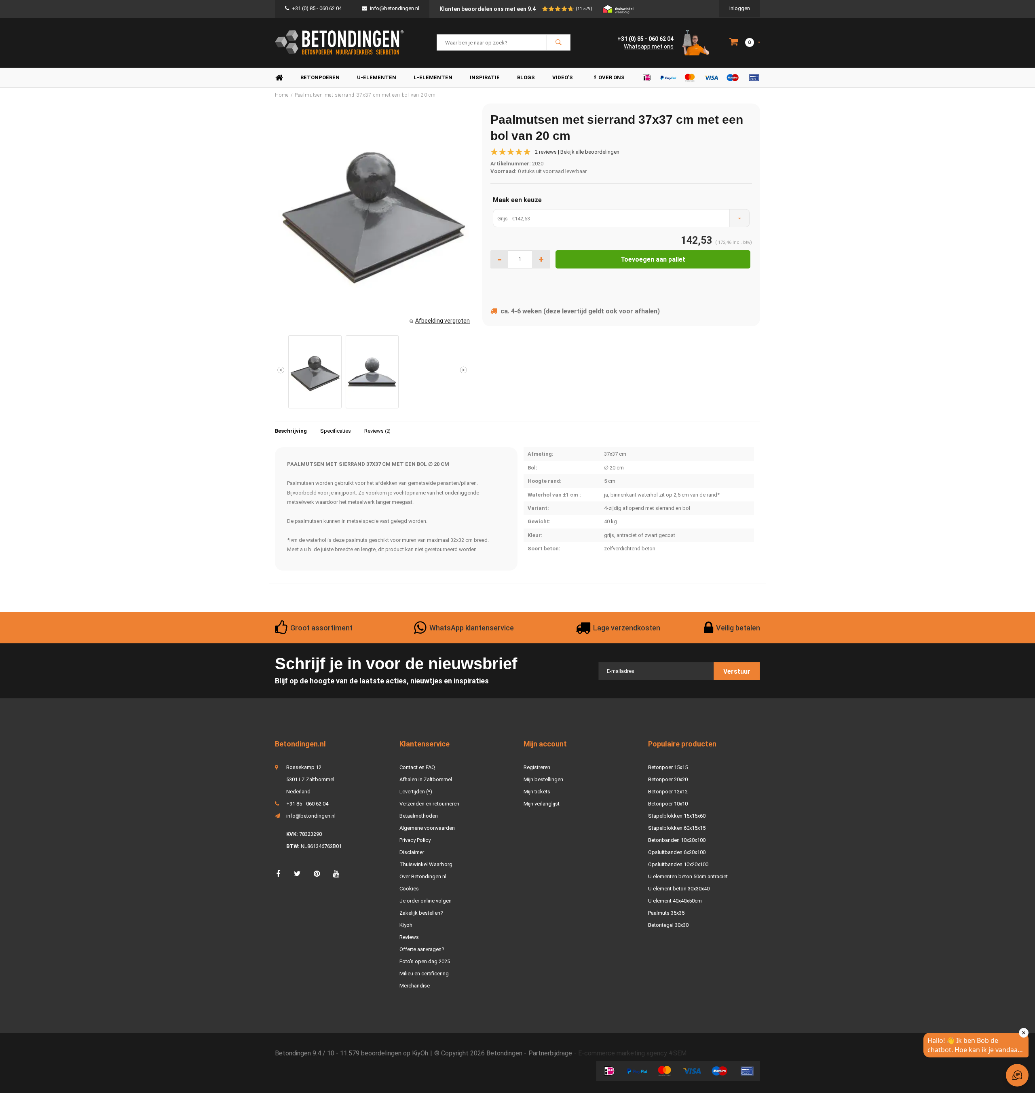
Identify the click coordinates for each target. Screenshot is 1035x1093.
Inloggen (739, 8)
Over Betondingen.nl (422, 876)
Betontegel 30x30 (668, 925)
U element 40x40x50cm (675, 901)
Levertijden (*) (415, 792)
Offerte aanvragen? (421, 949)
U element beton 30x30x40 (679, 889)
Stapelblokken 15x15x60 (676, 816)
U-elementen (376, 77)
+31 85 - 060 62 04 (307, 804)
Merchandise (414, 986)
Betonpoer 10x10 (668, 804)
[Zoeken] (558, 42)
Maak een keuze (517, 200)
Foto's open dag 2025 (424, 961)
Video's (562, 77)
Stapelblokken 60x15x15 (676, 828)
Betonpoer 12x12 (668, 792)
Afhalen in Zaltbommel (425, 779)
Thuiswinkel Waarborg (425, 864)
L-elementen (433, 77)
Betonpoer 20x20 (668, 779)
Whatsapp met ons (649, 46)
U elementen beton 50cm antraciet (688, 876)
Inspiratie (485, 77)
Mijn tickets (537, 792)
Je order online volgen (425, 901)
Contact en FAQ (417, 767)
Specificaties (335, 431)
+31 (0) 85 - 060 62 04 (317, 8)
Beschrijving (291, 431)
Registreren (537, 767)
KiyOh (420, 1053)
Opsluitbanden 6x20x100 (676, 852)
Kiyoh (405, 925)
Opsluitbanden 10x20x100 (678, 864)
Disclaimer (411, 852)
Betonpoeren (320, 77)
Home (279, 78)
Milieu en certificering (424, 973)
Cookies (409, 889)
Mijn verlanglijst (542, 804)
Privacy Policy (415, 840)
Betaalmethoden (418, 816)
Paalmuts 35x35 (666, 913)
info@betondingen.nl (394, 8)
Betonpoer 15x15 (668, 767)
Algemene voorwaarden (427, 828)
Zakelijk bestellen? (421, 913)
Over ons (611, 77)
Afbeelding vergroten (442, 320)
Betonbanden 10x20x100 (676, 840)
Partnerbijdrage (550, 1053)
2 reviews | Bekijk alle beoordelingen (577, 152)
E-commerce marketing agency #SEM (632, 1053)
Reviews (377, 431)
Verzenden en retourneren (429, 804)
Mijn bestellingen (543, 779)
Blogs (526, 77)
